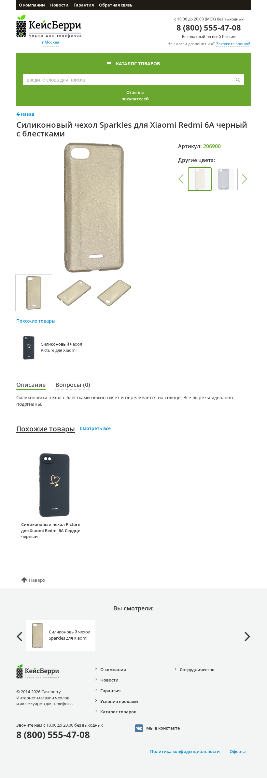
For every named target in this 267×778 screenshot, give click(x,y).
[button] (181, 179)
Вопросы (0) (72, 385)
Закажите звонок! (233, 43)
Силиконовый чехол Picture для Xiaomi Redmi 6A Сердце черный (50, 530)
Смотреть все (95, 428)
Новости (59, 5)
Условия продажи (119, 701)
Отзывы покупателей (135, 95)
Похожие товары (45, 428)
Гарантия (84, 5)
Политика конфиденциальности (185, 751)
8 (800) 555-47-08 (208, 27)
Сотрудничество (197, 669)
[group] (200, 179)
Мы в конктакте (163, 728)
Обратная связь (116, 5)
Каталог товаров (138, 63)
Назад (27, 114)
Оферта (238, 751)
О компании (32, 5)
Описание (31, 385)
